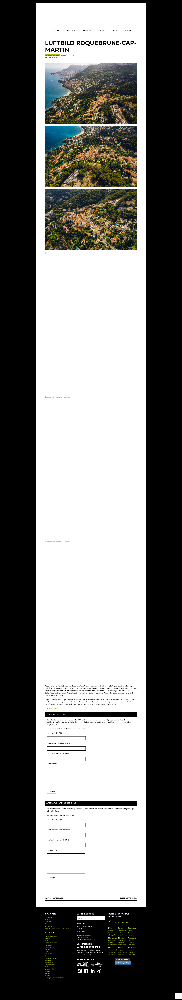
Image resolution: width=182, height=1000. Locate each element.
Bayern (47, 938)
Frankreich (72, 55)
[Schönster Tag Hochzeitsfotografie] (93, 965)
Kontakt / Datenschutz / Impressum (57, 928)
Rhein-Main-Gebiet (51, 958)
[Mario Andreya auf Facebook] (86, 971)
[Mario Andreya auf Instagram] (80, 971)
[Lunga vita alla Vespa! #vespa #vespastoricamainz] (113, 941)
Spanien (47, 973)
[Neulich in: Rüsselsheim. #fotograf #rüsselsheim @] (122, 932)
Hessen (47, 949)
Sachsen (47, 967)
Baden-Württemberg (51, 936)
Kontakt (128, 30)
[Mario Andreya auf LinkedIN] (99, 971)
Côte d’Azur (54, 58)
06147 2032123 (86, 935)
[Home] (91, 16)
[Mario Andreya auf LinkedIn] (93, 971)
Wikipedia (53, 708)
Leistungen (102, 30)
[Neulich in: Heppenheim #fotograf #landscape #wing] (122, 941)
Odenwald (48, 954)
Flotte (116, 30)
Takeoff (55, 30)
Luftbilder (70, 30)
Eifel (46, 940)
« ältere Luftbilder (54, 898)
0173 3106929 (85, 937)
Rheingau (48, 960)
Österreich (48, 956)
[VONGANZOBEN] (86, 965)
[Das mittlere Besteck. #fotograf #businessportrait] (113, 932)
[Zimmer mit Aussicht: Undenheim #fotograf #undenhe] (132, 932)
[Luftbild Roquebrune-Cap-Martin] (91, 93)
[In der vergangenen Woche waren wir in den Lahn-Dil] (122, 951)
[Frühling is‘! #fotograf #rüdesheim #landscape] (132, 951)
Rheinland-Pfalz (50, 965)
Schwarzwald (49, 969)
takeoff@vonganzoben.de (89, 939)
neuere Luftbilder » (128, 898)
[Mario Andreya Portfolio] (80, 965)
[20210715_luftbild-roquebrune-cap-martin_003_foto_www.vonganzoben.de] (91, 323)
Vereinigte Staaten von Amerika (55, 978)
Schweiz (47, 971)
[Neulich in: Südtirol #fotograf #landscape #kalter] (132, 941)
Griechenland (49, 947)
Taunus (47, 975)
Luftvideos (86, 30)
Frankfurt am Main (51, 943)
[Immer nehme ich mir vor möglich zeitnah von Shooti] (113, 951)
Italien (47, 951)
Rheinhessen (49, 962)
